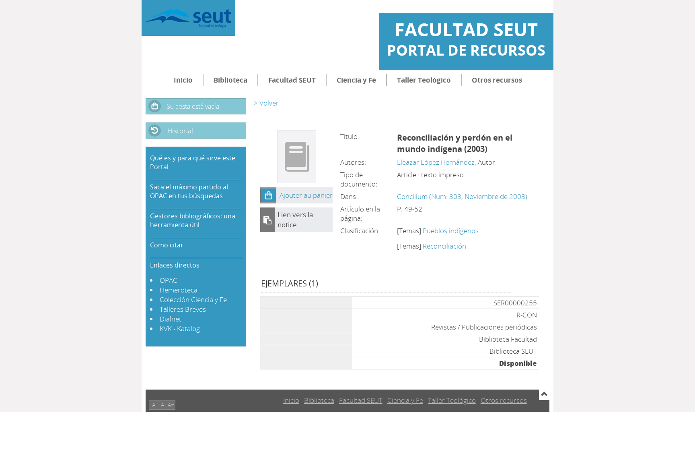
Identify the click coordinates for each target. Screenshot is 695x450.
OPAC (168, 280)
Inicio (183, 80)
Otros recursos (497, 80)
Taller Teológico (424, 80)
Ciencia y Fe (356, 80)
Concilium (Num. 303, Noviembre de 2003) (462, 196)
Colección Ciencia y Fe (193, 299)
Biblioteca (230, 80)
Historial (180, 130)
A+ (171, 405)
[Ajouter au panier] (268, 195)
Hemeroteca (178, 289)
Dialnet (170, 319)
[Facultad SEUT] (188, 18)
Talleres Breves (183, 309)
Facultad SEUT (292, 80)
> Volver (266, 103)
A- (154, 405)
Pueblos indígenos (451, 230)
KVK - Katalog (180, 328)
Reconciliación (444, 246)
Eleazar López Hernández (436, 162)
